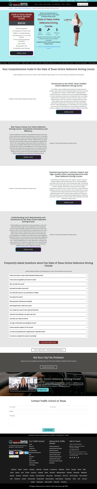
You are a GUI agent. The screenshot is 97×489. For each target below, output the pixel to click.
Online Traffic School (22, 63)
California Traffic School (55, 456)
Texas (74, 479)
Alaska (20, 469)
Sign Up (62, 1)
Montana (18, 475)
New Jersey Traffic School (55, 460)
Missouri (12, 475)
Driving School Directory (35, 452)
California (38, 469)
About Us (31, 446)
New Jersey (49, 475)
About (40, 4)
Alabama (13, 469)
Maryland (52, 472)
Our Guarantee (56, 4)
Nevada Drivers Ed (53, 450)
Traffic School (12, 63)
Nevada (32, 475)
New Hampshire (40, 475)
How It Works (47, 4)
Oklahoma (17, 479)
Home (36, 4)
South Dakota (59, 479)
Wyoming (63, 482)
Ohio (11, 479)
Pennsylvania (31, 479)
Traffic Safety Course (81, 63)
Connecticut (53, 469)
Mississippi (84, 472)
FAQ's (63, 4)
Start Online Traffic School (48, 342)
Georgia (73, 469)
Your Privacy (32, 465)
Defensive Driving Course (37, 63)
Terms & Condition (33, 462)
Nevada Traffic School (54, 458)
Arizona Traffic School (54, 454)
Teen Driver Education (68, 63)
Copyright (31, 456)
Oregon (24, 479)
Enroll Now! (52, 463)
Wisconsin (56, 482)
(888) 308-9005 (82, 1)
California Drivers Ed (54, 446)
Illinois (12, 472)
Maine (46, 472)
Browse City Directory (48, 367)
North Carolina (74, 475)
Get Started (83, 4)
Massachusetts (61, 472)
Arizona (25, 469)
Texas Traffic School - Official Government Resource (48, 350)
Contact (68, 4)
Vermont (84, 479)
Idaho (84, 469)
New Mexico (57, 475)
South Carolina (50, 479)
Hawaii (79, 469)
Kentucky (33, 472)
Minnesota (76, 472)
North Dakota (83, 475)
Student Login (70, 1)
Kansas (27, 472)
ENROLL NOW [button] (21, 53)
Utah (79, 479)
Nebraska (25, 475)
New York (65, 475)
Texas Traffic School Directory (22, 8)
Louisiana (40, 472)
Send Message (49, 430)
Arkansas (31, 469)
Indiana (17, 472)
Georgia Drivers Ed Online (55, 448)
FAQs (30, 458)
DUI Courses (54, 1)
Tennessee (68, 479)
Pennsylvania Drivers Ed (55, 452)
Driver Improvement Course (52, 63)
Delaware (61, 469)
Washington (39, 482)
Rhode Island (40, 479)
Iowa (22, 472)
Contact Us (32, 448)
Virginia (33, 482)
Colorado (45, 469)
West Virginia (48, 482)
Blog (30, 454)
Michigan (69, 472)
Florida (68, 469)
